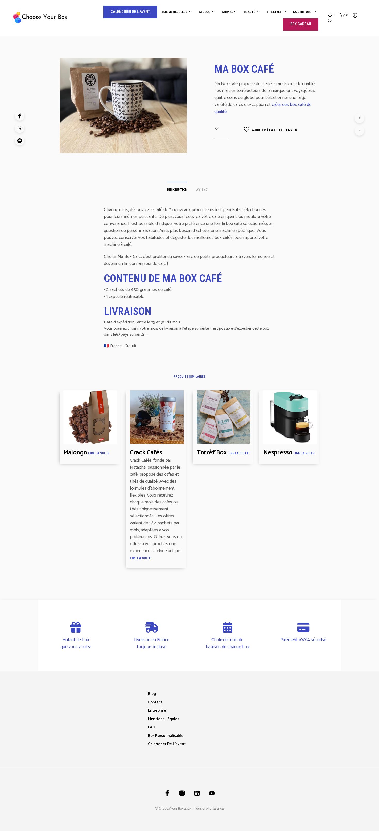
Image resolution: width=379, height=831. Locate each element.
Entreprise (157, 710)
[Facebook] (19, 116)
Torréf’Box (212, 452)
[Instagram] (182, 793)
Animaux (228, 12)
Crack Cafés (146, 452)
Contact (155, 702)
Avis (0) (202, 189)
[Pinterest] (19, 140)
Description (177, 189)
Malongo (75, 452)
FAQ (151, 727)
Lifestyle (274, 12)
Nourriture (302, 12)
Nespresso (277, 452)
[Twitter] (19, 128)
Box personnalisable (165, 736)
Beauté (249, 12)
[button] (331, 15)
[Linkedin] (197, 793)
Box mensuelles (174, 12)
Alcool (204, 12)
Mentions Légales (163, 719)
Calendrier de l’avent (167, 744)
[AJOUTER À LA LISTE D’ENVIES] (90, 439)
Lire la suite (98, 453)
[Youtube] (212, 793)
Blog (152, 694)
